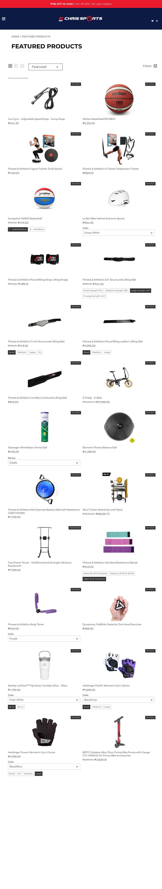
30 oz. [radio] (21, 707)
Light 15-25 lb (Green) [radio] (94, 579)
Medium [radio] (22, 352)
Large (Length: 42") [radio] (140, 290)
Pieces (11, 458)
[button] (10, 66)
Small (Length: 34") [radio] (93, 290)
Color (86, 228)
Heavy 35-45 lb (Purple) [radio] (95, 573)
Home (15, 36)
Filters (147, 66)
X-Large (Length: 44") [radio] (94, 296)
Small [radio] (12, 352)
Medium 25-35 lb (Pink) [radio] (122, 573)
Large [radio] (32, 352)
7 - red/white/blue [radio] (18, 229)
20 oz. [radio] (12, 707)
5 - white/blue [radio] (37, 229)
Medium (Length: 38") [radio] (117, 290)
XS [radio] (19, 773)
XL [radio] (40, 352)
